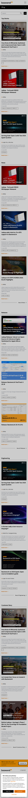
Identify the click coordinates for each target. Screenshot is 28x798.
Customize (14, 794)
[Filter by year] (25, 13)
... (2, 63)
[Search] (21, 13)
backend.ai (4, 0)
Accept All (19, 791)
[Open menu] (25, 3)
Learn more (13, 781)
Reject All (8, 791)
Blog (3, 7)
